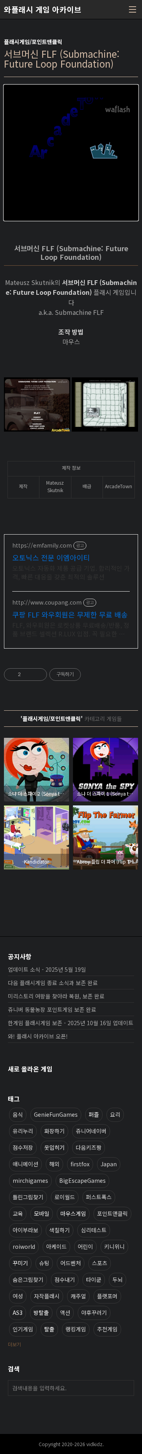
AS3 (17, 1312)
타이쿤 (93, 1279)
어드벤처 (70, 1263)
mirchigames (30, 1180)
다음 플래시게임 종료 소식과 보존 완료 (53, 983)
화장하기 (54, 1131)
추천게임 (107, 1329)
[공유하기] (28, 674)
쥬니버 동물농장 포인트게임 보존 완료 (52, 1009)
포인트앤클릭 (112, 1213)
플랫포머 (107, 1296)
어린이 (85, 1246)
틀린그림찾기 (28, 1197)
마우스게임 (73, 1213)
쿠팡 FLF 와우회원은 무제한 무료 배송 (70, 614)
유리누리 (23, 1131)
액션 (65, 1312)
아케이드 (56, 1246)
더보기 (14, 1344)
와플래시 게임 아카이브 (42, 9)
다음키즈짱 (88, 1147)
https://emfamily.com (42, 545)
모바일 (41, 1213)
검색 (126, 1387)
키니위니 (114, 1246)
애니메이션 (25, 1164)
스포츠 (99, 1263)
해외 (54, 1164)
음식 (18, 1114)
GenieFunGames (56, 1114)
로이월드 (64, 1197)
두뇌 (117, 1279)
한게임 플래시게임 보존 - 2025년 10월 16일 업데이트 (70, 1023)
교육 (18, 1213)
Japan (109, 1164)
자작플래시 (47, 1296)
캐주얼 (78, 1296)
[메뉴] (132, 9)
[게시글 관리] (38, 674)
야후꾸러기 (94, 1312)
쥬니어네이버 (91, 1131)
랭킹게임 (75, 1329)
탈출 (49, 1329)
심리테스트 (93, 1230)
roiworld (24, 1246)
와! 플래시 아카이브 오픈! (38, 1036)
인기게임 (23, 1329)
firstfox (80, 1164)
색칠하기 (59, 1230)
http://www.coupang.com (47, 602)
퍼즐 (94, 1114)
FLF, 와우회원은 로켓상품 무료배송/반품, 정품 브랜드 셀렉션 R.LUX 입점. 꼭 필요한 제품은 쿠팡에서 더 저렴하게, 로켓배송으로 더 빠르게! (70, 629)
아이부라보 (25, 1230)
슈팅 (44, 1263)
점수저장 (23, 1147)
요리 (115, 1114)
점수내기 (64, 1279)
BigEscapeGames (82, 1180)
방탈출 (41, 1312)
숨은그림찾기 (28, 1279)
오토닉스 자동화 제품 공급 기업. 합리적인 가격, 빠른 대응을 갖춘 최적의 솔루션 (71, 572)
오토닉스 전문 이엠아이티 (51, 557)
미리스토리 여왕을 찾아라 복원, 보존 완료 (56, 996)
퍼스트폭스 (99, 1197)
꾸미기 (20, 1263)
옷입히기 (54, 1147)
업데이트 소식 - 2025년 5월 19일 (47, 969)
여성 (18, 1296)
